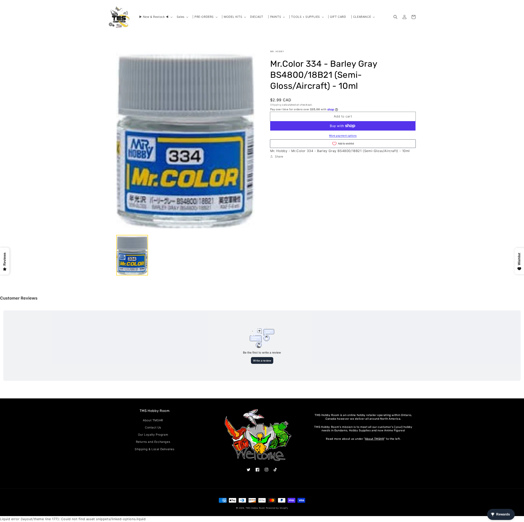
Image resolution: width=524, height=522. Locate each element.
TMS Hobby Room (255, 508)
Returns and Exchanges (153, 441)
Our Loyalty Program (153, 434)
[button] (155, 16)
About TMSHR (153, 420)
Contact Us (153, 427)
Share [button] (279, 156)
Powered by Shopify (277, 508)
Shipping (275, 104)
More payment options (343, 135)
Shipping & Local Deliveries (154, 449)
